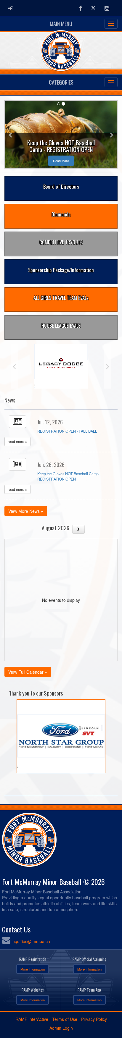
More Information (32, 969)
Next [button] (107, 366)
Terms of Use (64, 1019)
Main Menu (61, 24)
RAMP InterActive (31, 1019)
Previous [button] (14, 366)
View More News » (25, 511)
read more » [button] (17, 441)
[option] (61, 366)
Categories (61, 82)
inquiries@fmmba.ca (31, 941)
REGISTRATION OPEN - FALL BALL (67, 431)
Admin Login (61, 1028)
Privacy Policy (94, 1019)
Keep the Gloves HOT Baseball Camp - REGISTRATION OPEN (69, 476)
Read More (61, 161)
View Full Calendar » (27, 672)
